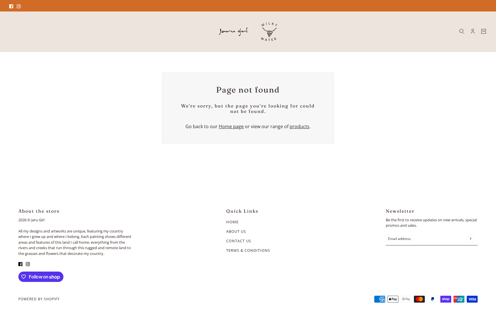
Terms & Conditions (248, 250)
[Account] (473, 31)
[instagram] (18, 5)
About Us (236, 231)
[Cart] (483, 31)
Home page (231, 126)
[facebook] (11, 5)
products (299, 126)
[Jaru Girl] (248, 31)
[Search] (462, 31)
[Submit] (470, 238)
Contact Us (238, 240)
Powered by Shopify (39, 299)
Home (232, 221)
